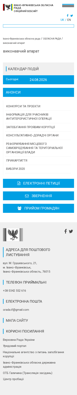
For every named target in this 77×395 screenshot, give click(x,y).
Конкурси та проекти (23, 106)
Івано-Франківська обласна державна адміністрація (29, 364)
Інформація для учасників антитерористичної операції (29, 116)
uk (62, 20)
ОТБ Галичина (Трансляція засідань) (27, 373)
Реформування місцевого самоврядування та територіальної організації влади (34, 148)
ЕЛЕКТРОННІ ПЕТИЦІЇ (41, 183)
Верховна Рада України (19, 340)
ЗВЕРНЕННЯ (42, 196)
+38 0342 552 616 (14, 290)
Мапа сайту (17, 320)
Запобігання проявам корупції (30, 127)
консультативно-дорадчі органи (32, 135)
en (69, 20)
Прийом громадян (41, 208)
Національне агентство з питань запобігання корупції (33, 354)
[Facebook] (68, 15)
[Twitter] (72, 15)
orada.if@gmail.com (16, 309)
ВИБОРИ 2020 (15, 169)
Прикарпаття (16, 160)
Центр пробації (13, 379)
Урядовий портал (14, 346)
